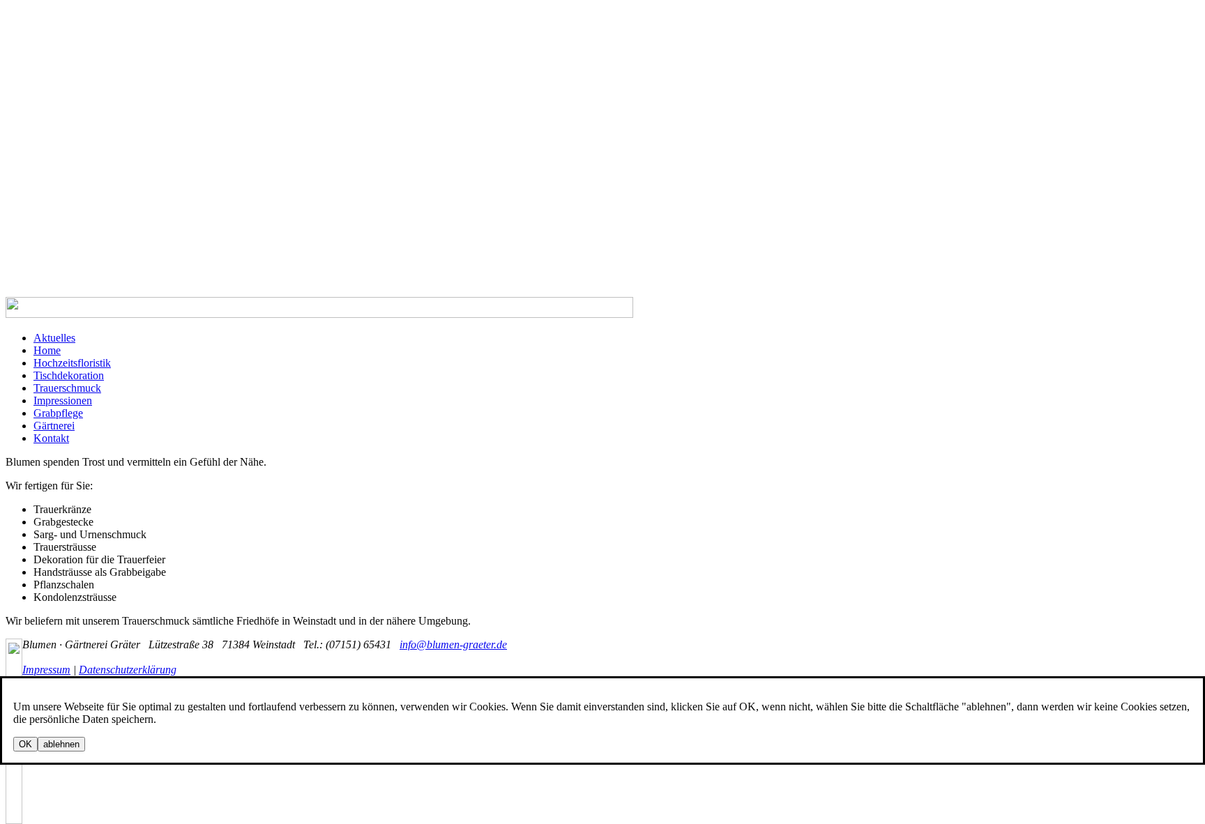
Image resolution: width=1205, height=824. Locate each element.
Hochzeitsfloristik (72, 363)
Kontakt (51, 438)
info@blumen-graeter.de (453, 644)
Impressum (46, 670)
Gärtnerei (54, 426)
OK (25, 744)
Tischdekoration (68, 375)
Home (47, 350)
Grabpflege (58, 413)
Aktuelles (54, 338)
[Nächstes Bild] (14, 779)
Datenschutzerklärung (127, 670)
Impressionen (62, 400)
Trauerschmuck (67, 388)
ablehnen (61, 744)
